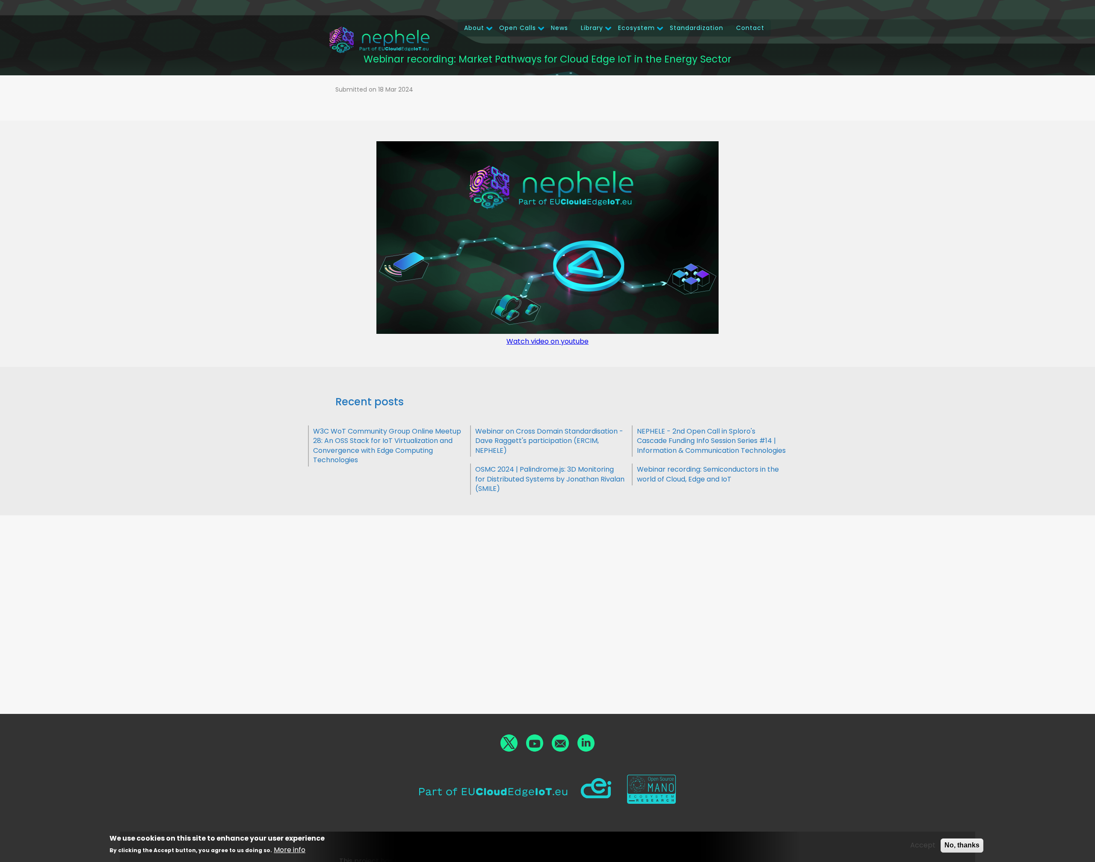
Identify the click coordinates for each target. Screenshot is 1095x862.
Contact (750, 28)
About (474, 28)
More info (289, 850)
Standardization (696, 28)
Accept (922, 845)
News (559, 28)
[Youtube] (534, 743)
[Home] (379, 40)
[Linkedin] (586, 743)
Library (592, 28)
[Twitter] (509, 743)
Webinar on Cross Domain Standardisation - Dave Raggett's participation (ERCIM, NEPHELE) (549, 440)
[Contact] (560, 743)
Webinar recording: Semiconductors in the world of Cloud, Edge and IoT (708, 474)
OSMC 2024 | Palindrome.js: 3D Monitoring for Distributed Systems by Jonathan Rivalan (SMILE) (549, 478)
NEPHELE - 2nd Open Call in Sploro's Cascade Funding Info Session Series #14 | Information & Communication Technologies (711, 440)
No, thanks (962, 845)
